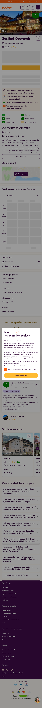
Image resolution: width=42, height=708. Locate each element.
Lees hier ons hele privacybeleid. (14, 366)
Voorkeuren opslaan (21, 375)
